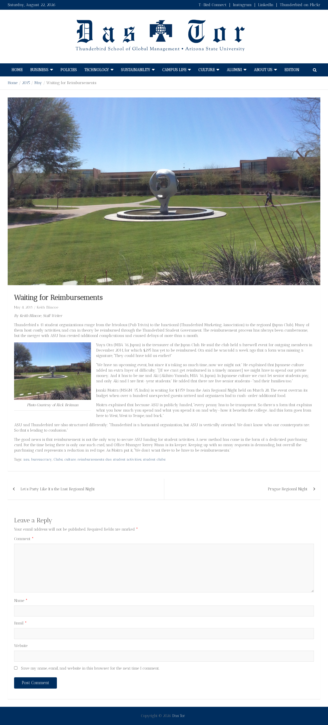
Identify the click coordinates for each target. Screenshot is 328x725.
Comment (24, 539)
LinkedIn (265, 4)
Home (17, 69)
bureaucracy (41, 459)
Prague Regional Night (288, 489)
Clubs (58, 459)
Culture (206, 69)
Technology (97, 69)
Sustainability (135, 69)
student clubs (154, 459)
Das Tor (178, 715)
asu (26, 459)
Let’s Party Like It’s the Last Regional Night (57, 489)
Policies (68, 69)
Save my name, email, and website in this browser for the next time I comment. (90, 668)
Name (21, 600)
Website (21, 645)
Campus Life (174, 69)
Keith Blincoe (47, 307)
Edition (291, 69)
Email (20, 623)
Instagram (242, 4)
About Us (263, 69)
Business (39, 69)
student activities (127, 459)
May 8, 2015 (23, 307)
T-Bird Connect (213, 4)
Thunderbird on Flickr (300, 4)
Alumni (234, 69)
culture (70, 459)
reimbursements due (94, 459)
